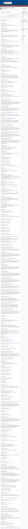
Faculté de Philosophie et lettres (6, 277)
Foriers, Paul (3, 442)
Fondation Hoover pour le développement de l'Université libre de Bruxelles (10, 401)
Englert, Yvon (3, 156)
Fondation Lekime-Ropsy (5, 408)
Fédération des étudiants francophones (7, 358)
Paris (24, 34)
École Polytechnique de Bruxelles (6, 138)
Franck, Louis (3, 460)
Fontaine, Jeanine (3, 433)
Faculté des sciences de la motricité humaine (8, 302)
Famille (24, 17)
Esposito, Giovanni (4, 214)
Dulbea (2, 33)
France (24, 33)
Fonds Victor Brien (4, 423)
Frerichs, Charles (3, 521)
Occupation (24, 19)
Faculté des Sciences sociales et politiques (7, 309)
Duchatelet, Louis (3, 19)
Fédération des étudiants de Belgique (7, 351)
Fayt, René (2, 336)
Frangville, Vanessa (4, 492)
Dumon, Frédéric (3, 39)
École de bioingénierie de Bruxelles (6, 99)
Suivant (19, 527)
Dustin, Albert (3, 56)
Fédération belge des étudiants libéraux (7, 340)
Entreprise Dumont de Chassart (6, 163)
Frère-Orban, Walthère (4, 513)
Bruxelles (24, 32)
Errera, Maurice (3, 202)
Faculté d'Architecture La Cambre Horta (7, 247)
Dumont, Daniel (3, 43)
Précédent (2, 527)
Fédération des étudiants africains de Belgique (8, 348)
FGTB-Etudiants (3, 381)
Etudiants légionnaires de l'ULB (6, 227)
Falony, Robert (3, 315)
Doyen (24, 24)
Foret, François (3, 438)
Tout (22, 29)
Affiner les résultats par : (24, 8)
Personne (24, 14)
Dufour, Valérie (3, 23)
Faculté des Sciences (4, 296)
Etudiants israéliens (4, 224)
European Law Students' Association (6, 244)
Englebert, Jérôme (4, 151)
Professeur (24, 22)
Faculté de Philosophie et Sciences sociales (7, 284)
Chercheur (24, 25)
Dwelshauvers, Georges (4, 93)
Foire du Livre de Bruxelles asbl (6, 398)
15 (16, 527)
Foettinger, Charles (4, 394)
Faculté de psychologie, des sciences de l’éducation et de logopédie (10, 289)
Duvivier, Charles (3, 84)
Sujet (23, 42)
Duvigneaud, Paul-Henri (4, 79)
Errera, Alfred (3, 173)
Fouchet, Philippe (3, 457)
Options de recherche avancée (6, 12)
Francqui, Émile (3, 477)
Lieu (22, 27)
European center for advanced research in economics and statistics (10, 236)
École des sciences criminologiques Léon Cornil (8, 118)
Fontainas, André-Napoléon (5, 429)
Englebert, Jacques (4, 145)
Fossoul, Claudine (4, 452)
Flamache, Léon (3, 389)
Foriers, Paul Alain (4, 448)
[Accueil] (7, 3)
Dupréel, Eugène (3, 48)
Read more (16, 77)
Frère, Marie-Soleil (4, 506)
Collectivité (24, 16)
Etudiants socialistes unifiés (5, 233)
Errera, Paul (3, 209)
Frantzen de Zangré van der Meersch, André (8, 499)
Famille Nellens (3, 318)
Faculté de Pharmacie (4, 271)
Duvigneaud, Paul (3, 73)
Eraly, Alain (2, 167)
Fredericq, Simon (3, 502)
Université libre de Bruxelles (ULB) (24, 37)
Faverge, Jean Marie (4, 328)
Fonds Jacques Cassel (4, 416)
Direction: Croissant (17, 14)
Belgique (24, 30)
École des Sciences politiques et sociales (7, 125)
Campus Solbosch (24, 39)
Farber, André (3, 323)
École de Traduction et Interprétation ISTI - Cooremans (9, 112)
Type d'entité (24, 11)
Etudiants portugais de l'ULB (5, 230)
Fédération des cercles (4, 345)
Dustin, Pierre (3, 69)
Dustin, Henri (3, 64)
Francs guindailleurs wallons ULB (6, 488)
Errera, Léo (2, 195)
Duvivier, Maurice (3, 89)
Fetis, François (3, 376)
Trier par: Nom (12, 14)
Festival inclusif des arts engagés (6, 369)
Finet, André (3, 384)
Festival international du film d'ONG (6, 373)
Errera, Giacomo (3, 180)
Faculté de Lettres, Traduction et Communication (8, 258)
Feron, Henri (3, 365)
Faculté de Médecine (4, 264)
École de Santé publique (5, 106)
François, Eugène (3, 464)
